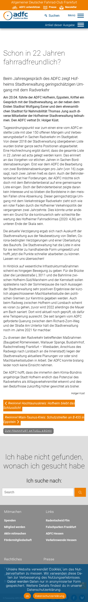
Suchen (54, 16)
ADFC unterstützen (29, 7)
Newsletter (71, 7)
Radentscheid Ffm (58, 520)
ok (27, 596)
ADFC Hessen (54, 533)
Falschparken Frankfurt (61, 527)
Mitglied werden (14, 527)
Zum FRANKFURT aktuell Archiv (28, 430)
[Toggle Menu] (80, 16)
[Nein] (83, 583)
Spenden (10, 520)
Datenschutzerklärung (49, 596)
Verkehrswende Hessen (61, 540)
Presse (52, 7)
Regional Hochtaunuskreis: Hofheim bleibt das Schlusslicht (39, 405)
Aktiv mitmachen (15, 533)
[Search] (80, 492)
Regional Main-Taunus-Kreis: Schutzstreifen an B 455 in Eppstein (43, 419)
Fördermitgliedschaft (18, 540)
